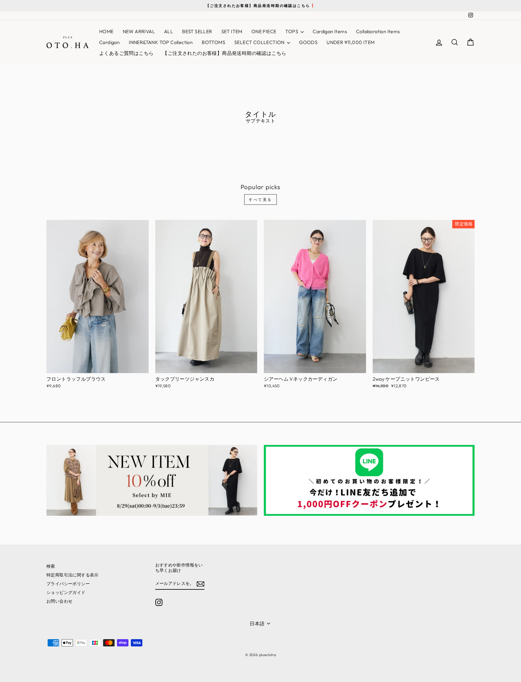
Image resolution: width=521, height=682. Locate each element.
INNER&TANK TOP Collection (161, 42)
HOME (106, 31)
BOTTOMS (213, 42)
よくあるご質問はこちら (126, 53)
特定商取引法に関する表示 (72, 575)
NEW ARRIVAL (139, 31)
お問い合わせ (59, 601)
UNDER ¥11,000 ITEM (350, 42)
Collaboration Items (378, 31)
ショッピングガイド (66, 592)
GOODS (308, 42)
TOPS (292, 31)
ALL (168, 31)
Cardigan (109, 42)
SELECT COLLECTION (260, 42)
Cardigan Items (330, 31)
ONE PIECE (263, 31)
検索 (50, 566)
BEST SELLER (197, 31)
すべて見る (260, 199)
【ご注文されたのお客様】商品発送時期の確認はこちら (224, 53)
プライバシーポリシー (68, 583)
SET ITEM (231, 31)
